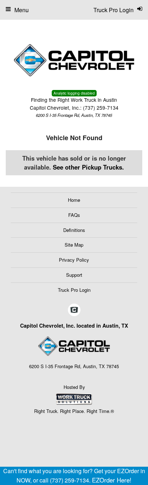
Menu (21, 10)
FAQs (74, 214)
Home (74, 199)
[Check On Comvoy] (74, 310)
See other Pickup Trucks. (88, 167)
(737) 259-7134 (101, 107)
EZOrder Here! (111, 480)
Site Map (74, 244)
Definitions (74, 230)
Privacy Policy (74, 259)
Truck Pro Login (74, 289)
